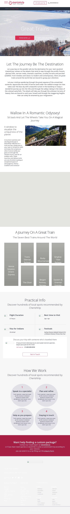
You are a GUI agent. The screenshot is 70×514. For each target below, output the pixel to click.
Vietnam (54, 489)
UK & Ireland (40, 503)
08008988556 (54, 3)
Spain (38, 501)
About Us (6, 487)
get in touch (35, 354)
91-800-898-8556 (29, 347)
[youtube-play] (19, 478)
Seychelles (40, 490)
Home (7, 8)
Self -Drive (23, 489)
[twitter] (13, 478)
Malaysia (54, 492)
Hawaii (39, 492)
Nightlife (22, 504)
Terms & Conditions (9, 491)
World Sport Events (25, 497)
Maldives (39, 489)
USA (53, 499)
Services (6, 489)
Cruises (22, 487)
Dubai (53, 490)
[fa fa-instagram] (22, 478)
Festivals (22, 495)
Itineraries (23, 38)
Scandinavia (40, 505)
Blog (5, 500)
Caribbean (40, 494)
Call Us (6, 497)
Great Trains (23, 499)
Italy (38, 499)
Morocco (54, 503)
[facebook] (16, 478)
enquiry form (49, 451)
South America (56, 505)
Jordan (54, 494)
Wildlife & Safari (24, 491)
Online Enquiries (8, 495)
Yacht (21, 502)
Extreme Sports (24, 493)
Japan (53, 501)
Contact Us (7, 499)
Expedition (23, 500)
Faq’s (5, 493)
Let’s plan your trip (40, 3)
